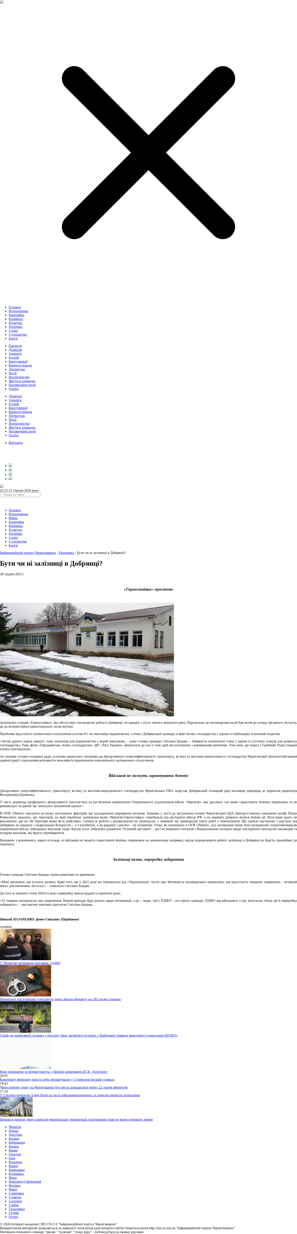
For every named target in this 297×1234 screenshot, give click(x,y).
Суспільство (18, 334)
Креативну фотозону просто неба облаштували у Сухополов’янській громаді (57, 1079)
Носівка (14, 1185)
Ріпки (13, 1189)
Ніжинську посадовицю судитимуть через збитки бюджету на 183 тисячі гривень (60, 999)
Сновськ (15, 1197)
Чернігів (15, 1127)
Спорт (13, 330)
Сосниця (15, 1201)
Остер (13, 1217)
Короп (13, 1166)
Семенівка (16, 1193)
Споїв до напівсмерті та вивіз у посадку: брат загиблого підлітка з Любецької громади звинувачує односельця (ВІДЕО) (88, 1035)
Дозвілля (15, 350)
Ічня (12, 1158)
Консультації (18, 361)
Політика (15, 327)
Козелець (15, 1162)
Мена (13, 1177)
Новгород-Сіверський (25, 1181)
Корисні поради (20, 365)
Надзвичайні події (22, 385)
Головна (15, 307)
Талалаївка (17, 1209)
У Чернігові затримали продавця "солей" (30, 963)
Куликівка (16, 1174)
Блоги (13, 338)
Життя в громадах (22, 381)
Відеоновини (18, 311)
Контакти (16, 442)
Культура (15, 323)
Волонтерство (19, 377)
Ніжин (13, 1131)
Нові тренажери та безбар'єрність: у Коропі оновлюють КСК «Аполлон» (54, 1072)
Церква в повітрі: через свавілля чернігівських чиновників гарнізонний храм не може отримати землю (76, 1119)
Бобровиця (17, 1142)
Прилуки (15, 1135)
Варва (13, 1150)
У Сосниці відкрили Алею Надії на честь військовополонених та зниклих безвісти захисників (70, 1095)
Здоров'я (15, 353)
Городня (15, 1154)
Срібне (14, 1205)
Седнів (14, 1213)
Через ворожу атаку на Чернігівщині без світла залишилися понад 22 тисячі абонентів (64, 1087)
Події (13, 373)
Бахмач (14, 1138)
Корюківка (17, 1170)
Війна (13, 518)
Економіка (16, 315)
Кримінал (16, 319)
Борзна (14, 1146)
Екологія (15, 346)
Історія (14, 357)
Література (17, 369)
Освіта (13, 389)
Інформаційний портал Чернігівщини (28, 553)
